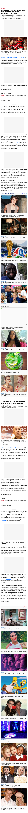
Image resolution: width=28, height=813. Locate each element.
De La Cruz (17, 142)
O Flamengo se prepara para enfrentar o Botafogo (12, 57)
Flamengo (3, 107)
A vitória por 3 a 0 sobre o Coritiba (9, 447)
